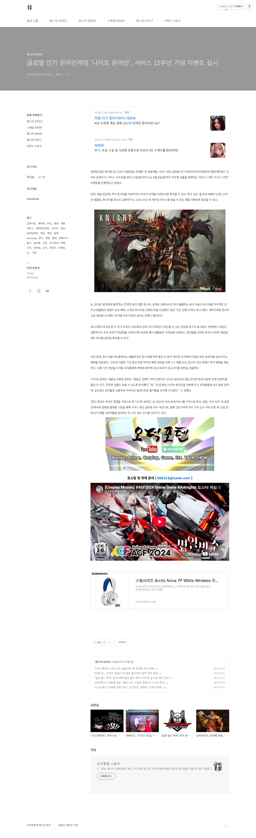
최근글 (30, 177)
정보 (47, 238)
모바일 (37, 247)
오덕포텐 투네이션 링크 (39, 825)
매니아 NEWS (87, 20)
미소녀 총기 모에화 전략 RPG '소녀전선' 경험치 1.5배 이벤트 (128, 687)
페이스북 (30, 291)
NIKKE (99, 145)
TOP (226, 827)
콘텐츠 (52, 247)
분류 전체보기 (34, 115)
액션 (49, 233)
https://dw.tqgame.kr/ (108, 112)
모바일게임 (32, 233)
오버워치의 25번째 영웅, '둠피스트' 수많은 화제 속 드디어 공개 (129, 682)
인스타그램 (38, 291)
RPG (49, 223)
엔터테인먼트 (42, 228)
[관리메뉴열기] (249, 6)
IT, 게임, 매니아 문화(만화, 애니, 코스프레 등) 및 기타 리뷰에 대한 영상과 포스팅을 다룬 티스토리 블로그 (154, 768)
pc (28, 252)
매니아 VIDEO (58, 20)
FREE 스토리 (173, 20)
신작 (29, 247)
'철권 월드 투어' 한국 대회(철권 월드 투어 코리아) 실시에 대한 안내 (131, 678)
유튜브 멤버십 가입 (68, 825)
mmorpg (31, 238)
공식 (41, 238)
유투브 (47, 291)
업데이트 (31, 223)
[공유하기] (104, 642)
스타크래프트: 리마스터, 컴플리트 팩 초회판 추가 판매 (124, 668)
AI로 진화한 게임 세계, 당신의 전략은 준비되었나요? (127, 123)
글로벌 (37, 243)
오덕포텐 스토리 (108, 763)
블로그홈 (32, 20)
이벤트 (61, 247)
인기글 (41, 177)
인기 (45, 247)
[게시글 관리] (109, 642)
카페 (63, 243)
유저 (56, 233)
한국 (56, 223)
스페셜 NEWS (116, 20)
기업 (34, 252)
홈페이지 (63, 238)
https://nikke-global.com (110, 139)
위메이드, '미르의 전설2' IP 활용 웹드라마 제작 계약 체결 (126, 673)
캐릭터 (41, 223)
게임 (42, 233)
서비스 (30, 228)
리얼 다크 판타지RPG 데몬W (115, 118)
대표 (63, 223)
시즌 (45, 243)
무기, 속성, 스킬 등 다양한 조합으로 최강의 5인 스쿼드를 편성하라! (136, 150)
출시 (29, 243)
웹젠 (54, 238)
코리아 (55, 228)
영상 (63, 228)
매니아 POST (144, 20)
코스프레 (53, 243)
